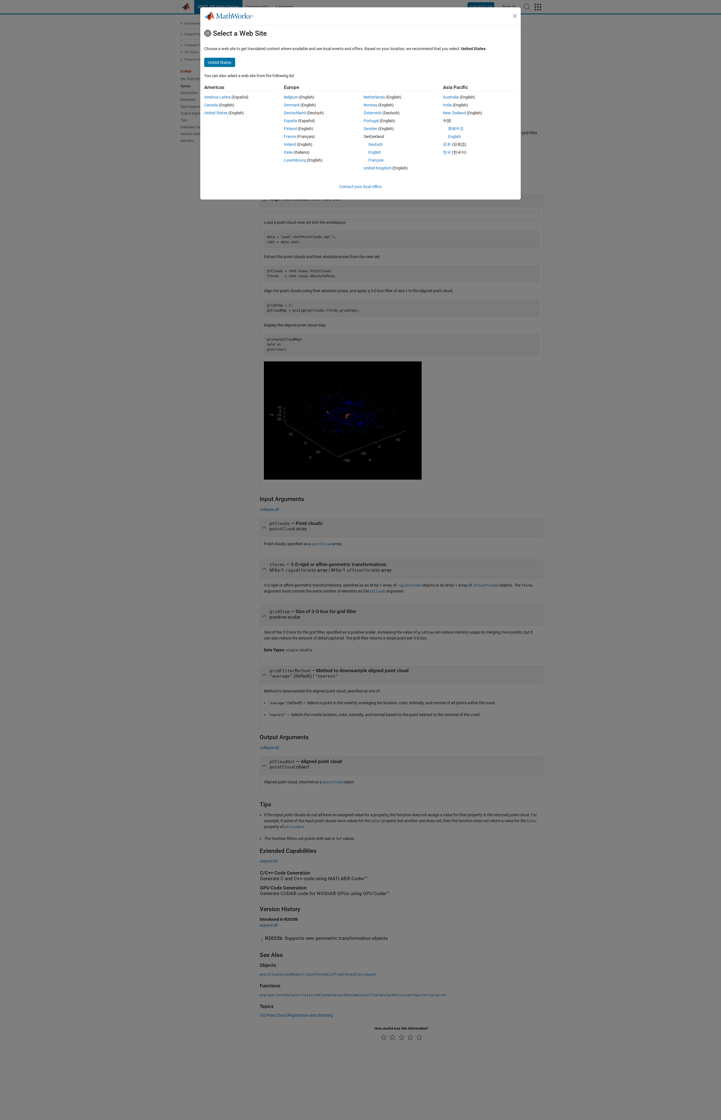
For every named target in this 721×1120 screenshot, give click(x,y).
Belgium (291, 97)
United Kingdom (377, 168)
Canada (211, 105)
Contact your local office (360, 186)
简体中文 (456, 128)
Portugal (371, 121)
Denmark (292, 105)
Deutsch (375, 144)
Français (376, 160)
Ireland (290, 144)
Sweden (370, 128)
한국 (447, 152)
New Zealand (454, 113)
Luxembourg (295, 160)
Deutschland (295, 113)
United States (216, 113)
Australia (451, 97)
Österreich (373, 113)
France (290, 136)
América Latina (217, 97)
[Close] (515, 16)
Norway (370, 105)
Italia (288, 152)
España (290, 121)
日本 (447, 144)
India (447, 105)
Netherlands (374, 97)
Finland (290, 128)
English (374, 152)
